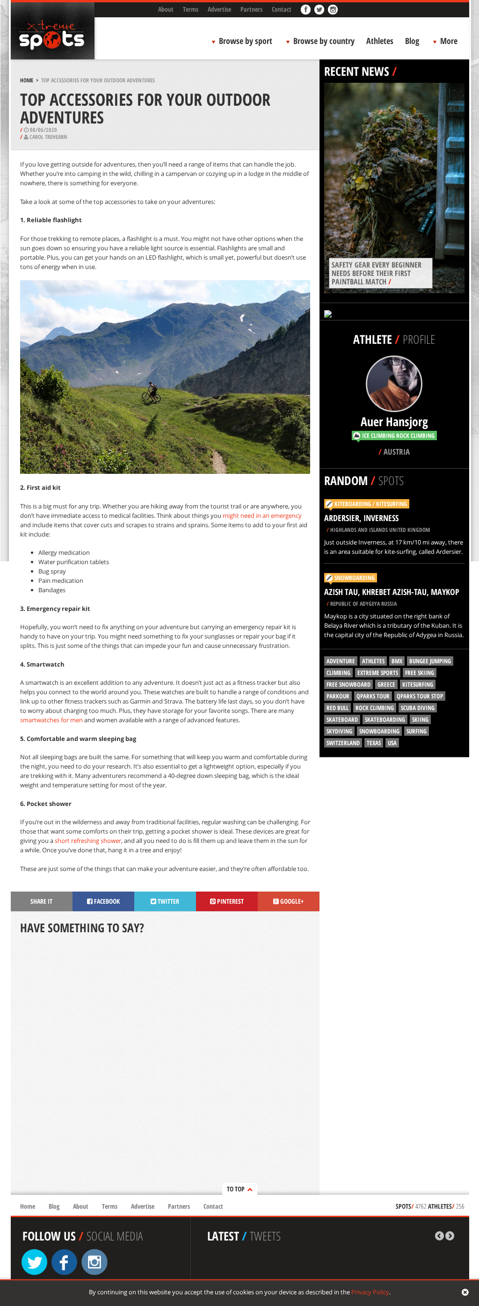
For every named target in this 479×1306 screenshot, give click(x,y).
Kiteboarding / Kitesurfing (370, 504)
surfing (416, 731)
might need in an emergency (262, 515)
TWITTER (167, 901)
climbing (338, 672)
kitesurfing (417, 684)
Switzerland (343, 743)
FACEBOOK (106, 901)
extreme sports (377, 672)
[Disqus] (165, 1066)
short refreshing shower (88, 840)
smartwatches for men (51, 720)
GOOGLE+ (291, 901)
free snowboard (348, 684)
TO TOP (236, 1188)
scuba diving (418, 708)
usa (392, 743)
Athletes (379, 40)
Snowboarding (354, 577)
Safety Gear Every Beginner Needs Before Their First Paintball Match (376, 273)
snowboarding (379, 731)
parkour (338, 696)
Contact (281, 9)
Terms (190, 9)
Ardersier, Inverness (361, 517)
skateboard (342, 719)
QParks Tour (373, 696)
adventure (341, 661)
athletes (373, 661)
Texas (374, 743)
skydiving (339, 731)
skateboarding (385, 719)
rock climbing (375, 708)
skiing (420, 719)
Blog (412, 40)
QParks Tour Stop (420, 696)
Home (26, 80)
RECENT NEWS (356, 71)
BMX (397, 661)
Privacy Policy (370, 1292)
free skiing (419, 672)
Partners (251, 9)
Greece (386, 684)
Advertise (219, 9)
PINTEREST (230, 901)
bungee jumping (430, 661)
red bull (337, 708)
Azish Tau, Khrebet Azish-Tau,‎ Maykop (391, 591)
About (166, 9)
